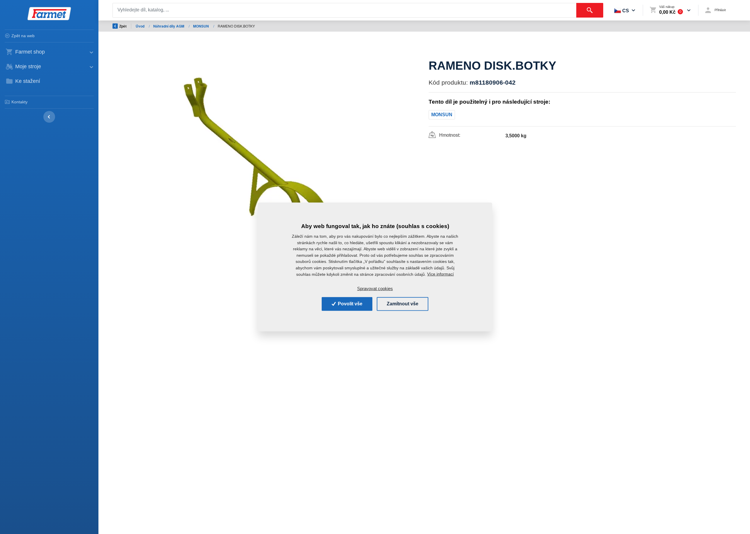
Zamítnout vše (402, 303)
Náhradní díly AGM (169, 26)
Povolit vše (349, 303)
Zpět (123, 26)
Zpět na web (23, 35)
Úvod (140, 26)
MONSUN (201, 26)
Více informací (440, 274)
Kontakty (19, 102)
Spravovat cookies (375, 288)
